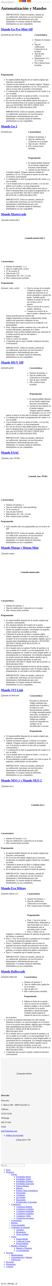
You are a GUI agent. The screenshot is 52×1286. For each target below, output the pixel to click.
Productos (10, 1172)
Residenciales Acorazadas (26, 1202)
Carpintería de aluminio (20, 1227)
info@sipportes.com (9, 1131)
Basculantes (21, 1200)
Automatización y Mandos (21, 1257)
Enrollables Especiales (25, 1184)
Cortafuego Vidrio (23, 1216)
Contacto (9, 1267)
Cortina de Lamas (23, 1241)
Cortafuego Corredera (25, 1209)
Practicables (21, 1193)
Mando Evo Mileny (13, 888)
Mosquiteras (21, 1232)
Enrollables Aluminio (24, 1181)
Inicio (8, 1170)
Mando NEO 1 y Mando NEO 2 (21, 780)
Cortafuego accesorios (25, 1218)
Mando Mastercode (13, 214)
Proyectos (10, 1262)
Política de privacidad (14, 1135)
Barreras (14, 1223)
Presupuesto (11, 1264)
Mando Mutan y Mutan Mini (19, 547)
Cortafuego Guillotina (25, 1214)
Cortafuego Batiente (24, 1207)
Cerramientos (16, 1220)
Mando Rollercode (13, 971)
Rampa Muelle (22, 1239)
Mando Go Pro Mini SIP (17, 29)
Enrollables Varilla (23, 1179)
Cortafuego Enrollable (25, 1211)
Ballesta (19, 1188)
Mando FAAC (10, 452)
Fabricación (15, 1260)
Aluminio (20, 1230)
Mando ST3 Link (12, 690)
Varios (13, 1237)
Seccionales (20, 1197)
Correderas (20, 1195)
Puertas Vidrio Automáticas (27, 1190)
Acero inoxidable (18, 1225)
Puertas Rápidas (22, 1186)
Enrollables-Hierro (23, 1177)
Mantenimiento (17, 1255)
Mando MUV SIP (12, 362)
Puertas (14, 1174)
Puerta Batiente (22, 1243)
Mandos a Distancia (19, 1246)
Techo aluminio (22, 1234)
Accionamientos (22, 1250)
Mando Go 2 (9, 126)
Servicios (9, 1253)
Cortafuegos (16, 1204)
